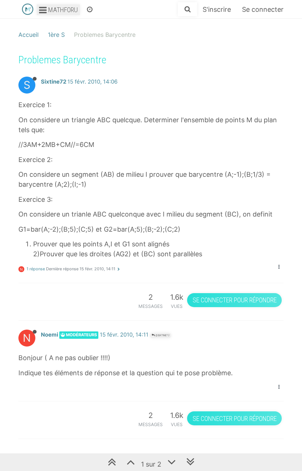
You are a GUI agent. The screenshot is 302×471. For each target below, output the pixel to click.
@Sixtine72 (162, 335)
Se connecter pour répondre (235, 300)
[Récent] (89, 9)
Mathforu (62, 10)
